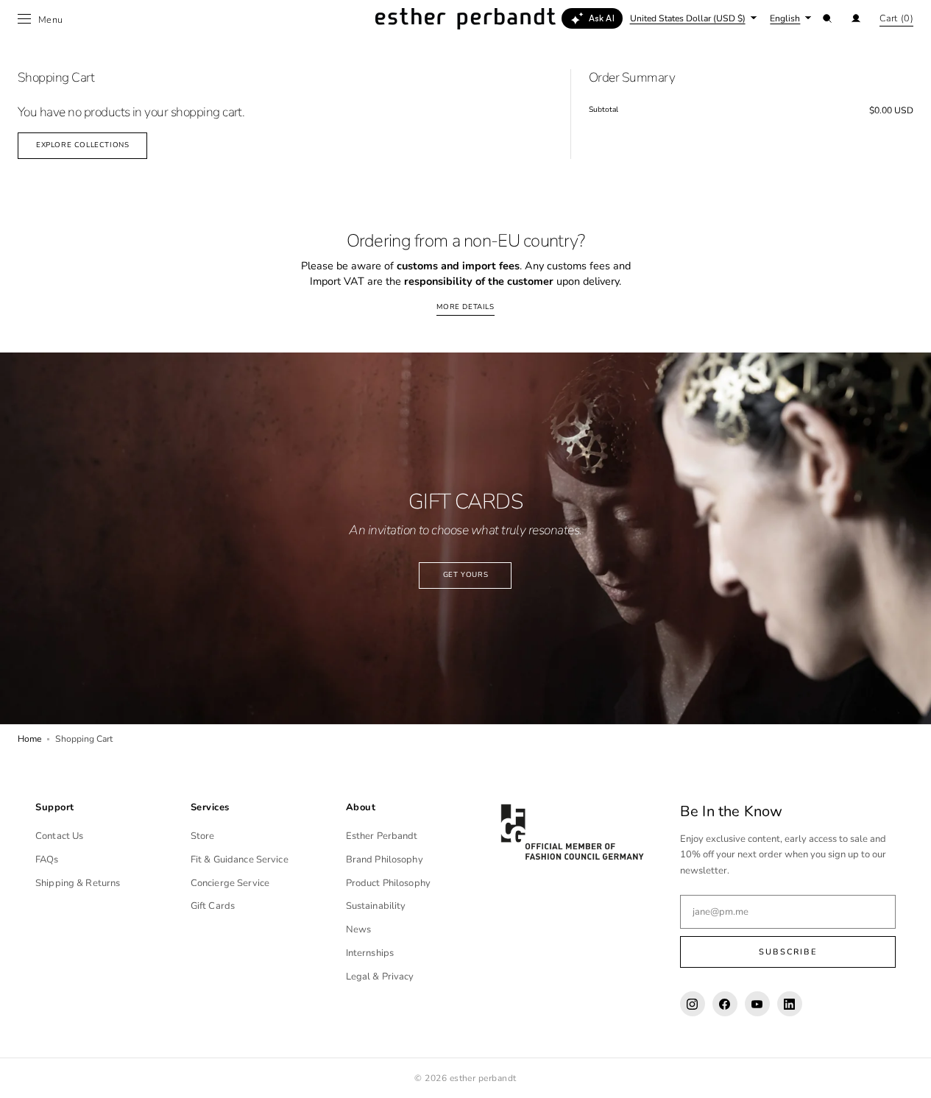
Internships (370, 953)
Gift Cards (213, 906)
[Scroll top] (909, 1076)
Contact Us (59, 836)
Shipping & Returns (77, 883)
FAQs (47, 859)
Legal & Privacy (380, 976)
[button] (827, 18)
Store (203, 836)
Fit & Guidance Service (239, 859)
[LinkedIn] (789, 1003)
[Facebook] (724, 1003)
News (359, 929)
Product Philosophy (388, 883)
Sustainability (376, 906)
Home (29, 739)
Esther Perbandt (382, 836)
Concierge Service (230, 883)
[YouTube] (757, 1003)
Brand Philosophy (384, 859)
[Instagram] (692, 1003)
